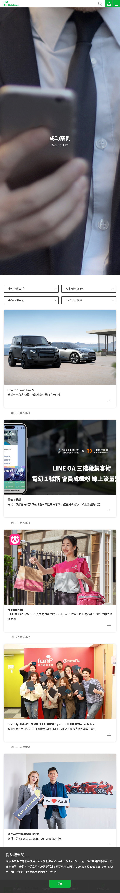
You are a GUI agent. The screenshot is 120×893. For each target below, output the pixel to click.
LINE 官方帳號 (21, 413)
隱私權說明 (49, 872)
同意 (60, 884)
